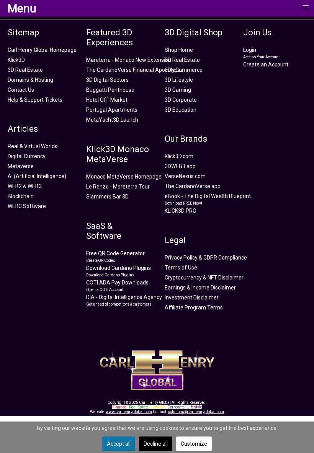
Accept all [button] (119, 444)
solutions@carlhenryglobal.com (196, 412)
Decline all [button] (156, 444)
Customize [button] (194, 444)
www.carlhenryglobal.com (129, 412)
